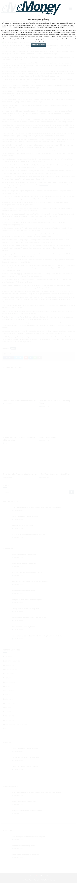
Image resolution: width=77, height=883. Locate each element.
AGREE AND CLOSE (38, 45)
